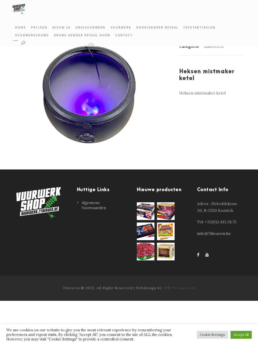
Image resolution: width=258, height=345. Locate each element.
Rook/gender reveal (157, 27)
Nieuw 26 (61, 27)
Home (20, 27)
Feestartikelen (199, 27)
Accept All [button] (241, 335)
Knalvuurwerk (91, 27)
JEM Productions (179, 288)
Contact (124, 35)
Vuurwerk (121, 27)
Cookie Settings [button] (212, 335)
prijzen (39, 27)
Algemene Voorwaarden (94, 205)
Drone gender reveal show (82, 35)
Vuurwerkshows (32, 35)
